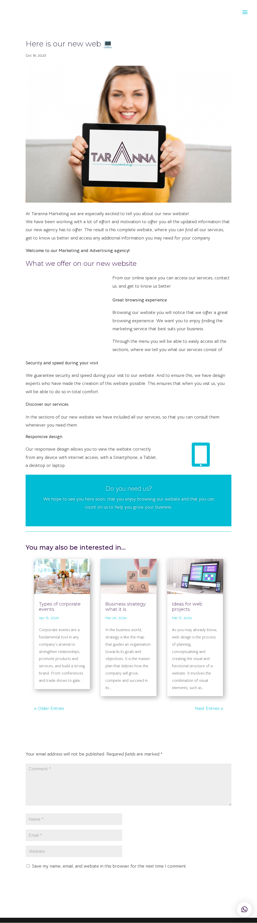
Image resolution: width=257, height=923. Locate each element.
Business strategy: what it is (125, 606)
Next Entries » (209, 708)
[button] (244, 909)
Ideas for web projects (187, 606)
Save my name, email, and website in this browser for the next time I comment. (109, 866)
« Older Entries (49, 708)
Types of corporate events (60, 606)
